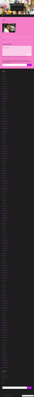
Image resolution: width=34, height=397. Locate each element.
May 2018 (4, 317)
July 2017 (3, 342)
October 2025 (4, 96)
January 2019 (4, 297)
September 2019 (4, 277)
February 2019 (4, 295)
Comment (28, 54)
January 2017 (4, 357)
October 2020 (4, 245)
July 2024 (3, 133)
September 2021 (4, 218)
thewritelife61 (17, 5)
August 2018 (4, 310)
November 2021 (4, 213)
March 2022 (4, 203)
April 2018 (4, 320)
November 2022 (4, 183)
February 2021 (4, 235)
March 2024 (4, 143)
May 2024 (4, 138)
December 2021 (4, 210)
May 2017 (4, 347)
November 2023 (4, 153)
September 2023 (4, 158)
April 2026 (4, 81)
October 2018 (4, 305)
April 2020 (4, 260)
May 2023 (4, 168)
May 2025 (4, 108)
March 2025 (4, 113)
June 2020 (3, 255)
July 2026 (3, 73)
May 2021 (4, 228)
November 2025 (4, 93)
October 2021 (4, 215)
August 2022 (4, 190)
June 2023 (3, 165)
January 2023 (4, 178)
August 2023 (4, 160)
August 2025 (4, 101)
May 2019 (4, 287)
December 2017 (4, 330)
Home (3, 373)
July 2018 (3, 312)
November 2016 (4, 362)
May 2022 (4, 198)
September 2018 (4, 307)
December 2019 (4, 270)
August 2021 (4, 220)
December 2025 (4, 91)
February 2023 (4, 175)
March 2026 (4, 83)
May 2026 (4, 78)
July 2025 (3, 103)
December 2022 (4, 180)
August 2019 (4, 280)
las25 (3, 39)
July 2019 (3, 282)
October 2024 (4, 126)
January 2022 (4, 208)
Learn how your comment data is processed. (20, 56)
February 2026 (4, 86)
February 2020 (4, 265)
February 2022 (4, 205)
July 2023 (3, 163)
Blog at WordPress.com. (7, 395)
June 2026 (3, 76)
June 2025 (3, 106)
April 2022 (4, 200)
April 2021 (4, 230)
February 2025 (4, 116)
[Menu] (2, 15)
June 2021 (3, 225)
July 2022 (3, 193)
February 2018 (4, 325)
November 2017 (4, 332)
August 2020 (4, 250)
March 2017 (4, 352)
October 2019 (4, 275)
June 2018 (3, 315)
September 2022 (4, 188)
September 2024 (4, 128)
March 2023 (4, 173)
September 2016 (4, 367)
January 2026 (4, 88)
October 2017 (4, 335)
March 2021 (4, 233)
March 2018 (4, 322)
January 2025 (4, 118)
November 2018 (4, 302)
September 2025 (4, 98)
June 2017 (3, 345)
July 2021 (3, 223)
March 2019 (4, 292)
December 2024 (4, 121)
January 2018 (4, 327)
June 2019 (3, 285)
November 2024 (4, 123)
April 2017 (4, 350)
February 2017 (4, 355)
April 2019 (4, 290)
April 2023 (4, 170)
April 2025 (4, 111)
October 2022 (4, 185)
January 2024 (4, 148)
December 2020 (4, 240)
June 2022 (3, 195)
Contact (3, 378)
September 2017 (4, 337)
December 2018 (4, 300)
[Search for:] (17, 65)
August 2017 (4, 340)
